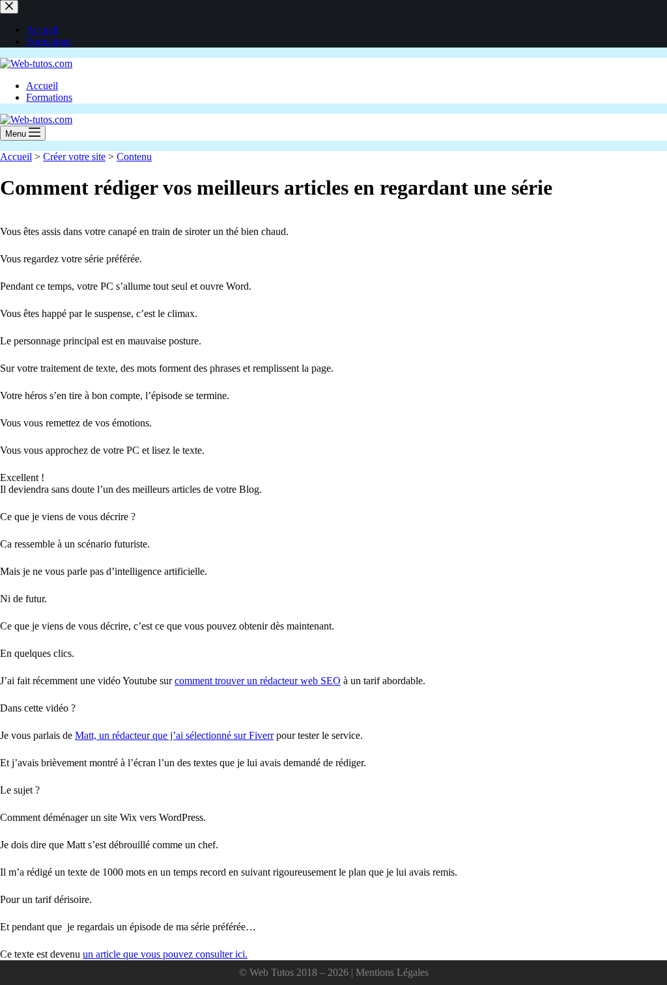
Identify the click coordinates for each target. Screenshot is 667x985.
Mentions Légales (392, 972)
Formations (49, 97)
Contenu (134, 156)
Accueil (42, 85)
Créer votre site (74, 156)
